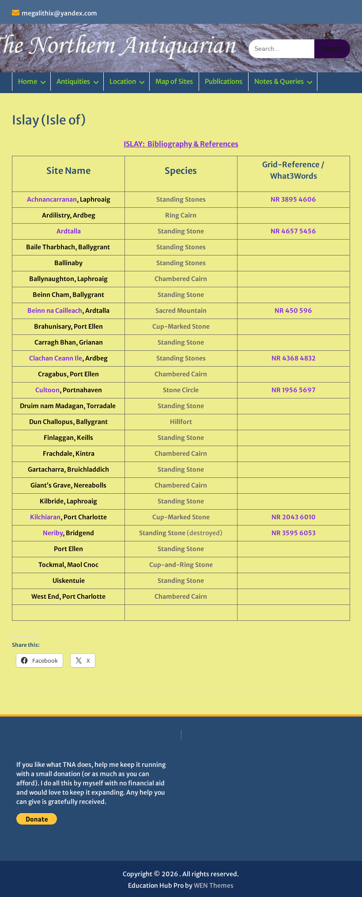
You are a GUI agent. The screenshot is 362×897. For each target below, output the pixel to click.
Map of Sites (174, 81)
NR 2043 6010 (294, 517)
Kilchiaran (45, 517)
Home (27, 81)
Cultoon (47, 390)
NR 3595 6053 (294, 533)
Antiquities (73, 81)
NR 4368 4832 (294, 358)
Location (122, 81)
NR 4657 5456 (293, 231)
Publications (223, 81)
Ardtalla (69, 231)
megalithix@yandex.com (59, 13)
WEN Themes (214, 885)
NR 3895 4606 (293, 199)
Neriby (53, 533)
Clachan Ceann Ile (55, 358)
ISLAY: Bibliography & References (181, 143)
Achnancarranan (52, 199)
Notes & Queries (279, 81)
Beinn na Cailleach (54, 311)
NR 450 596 (293, 311)
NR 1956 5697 (294, 390)
